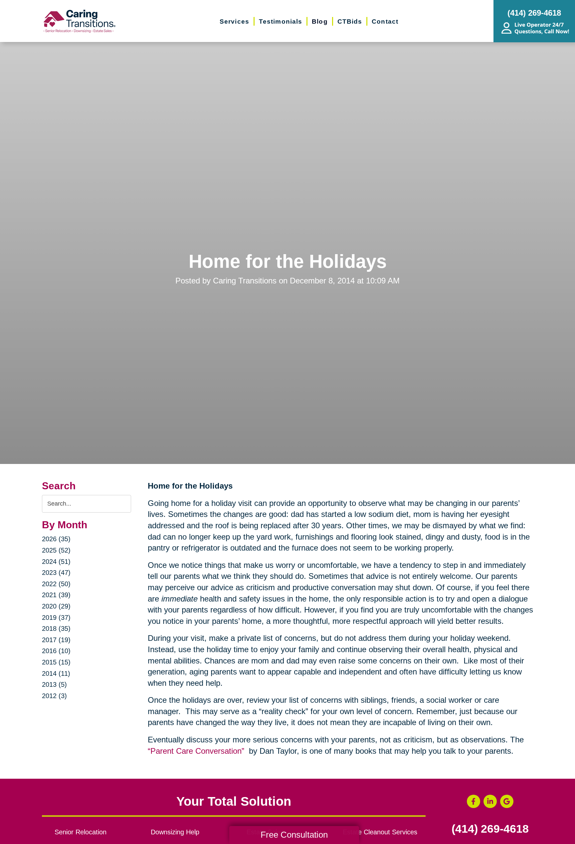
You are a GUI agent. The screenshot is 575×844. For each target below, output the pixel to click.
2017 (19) (56, 639)
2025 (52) (56, 550)
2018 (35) (56, 628)
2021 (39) (56, 595)
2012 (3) (54, 695)
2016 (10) (56, 650)
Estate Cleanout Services (380, 832)
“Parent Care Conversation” (197, 750)
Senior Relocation (80, 832)
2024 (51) (56, 561)
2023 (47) (56, 572)
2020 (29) (56, 606)
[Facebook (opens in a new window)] (473, 801)
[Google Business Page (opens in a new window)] (506, 801)
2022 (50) (56, 584)
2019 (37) (56, 617)
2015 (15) (56, 662)
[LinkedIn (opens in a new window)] (490, 801)
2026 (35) (56, 539)
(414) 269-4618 (490, 829)
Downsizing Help (175, 832)
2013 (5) (54, 684)
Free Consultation (294, 835)
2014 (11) (56, 673)
